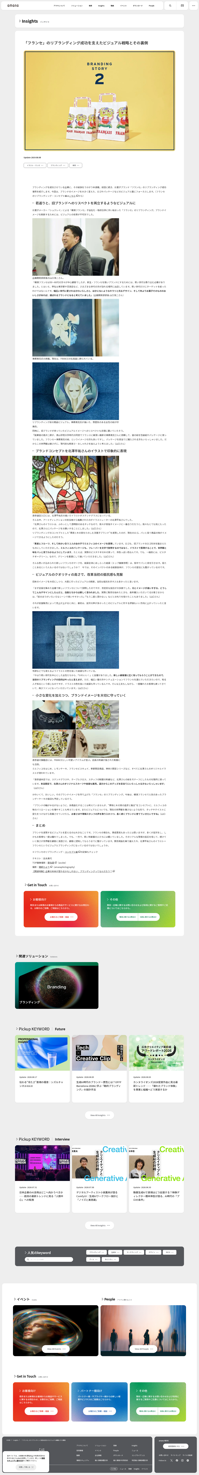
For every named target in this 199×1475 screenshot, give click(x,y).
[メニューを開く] (193, 5)
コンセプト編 (71, 851)
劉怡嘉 (51, 862)
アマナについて (59, 5)
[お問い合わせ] (182, 5)
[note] (188, 1460)
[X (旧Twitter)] (171, 1460)
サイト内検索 (187, 1455)
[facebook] (177, 1460)
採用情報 (79, 1450)
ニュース (135, 1450)
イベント (123, 5)
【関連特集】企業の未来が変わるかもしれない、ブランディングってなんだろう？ (72, 871)
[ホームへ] (13, 6)
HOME (8, 1440)
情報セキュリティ (82, 1460)
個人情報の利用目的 (120, 1460)
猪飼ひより (44, 867)
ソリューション (77, 5)
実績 (90, 5)
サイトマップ (175, 1455)
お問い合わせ (164, 1455)
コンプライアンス (138, 1455)
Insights (101, 5)
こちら (72, 195)
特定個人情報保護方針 (140, 1460)
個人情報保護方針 (101, 1460)
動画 (112, 5)
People (151, 5)
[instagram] (182, 1460)
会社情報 (98, 1455)
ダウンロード (138, 5)
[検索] (170, 5)
